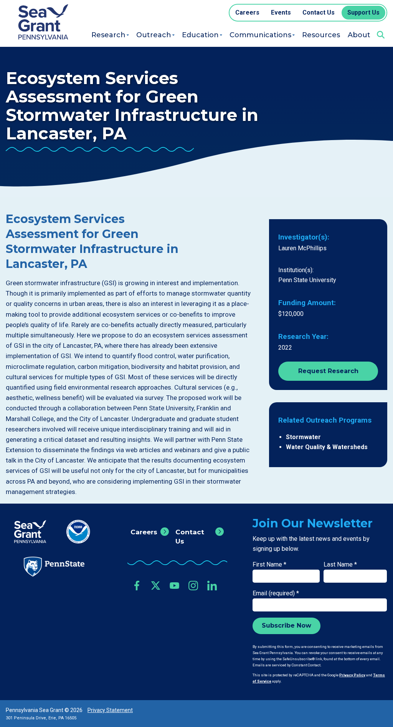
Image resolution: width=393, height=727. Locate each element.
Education (200, 35)
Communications (260, 35)
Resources (321, 35)
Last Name (340, 564)
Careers (143, 532)
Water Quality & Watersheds (327, 447)
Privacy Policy (352, 675)
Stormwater (303, 437)
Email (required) (276, 593)
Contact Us (189, 536)
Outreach (153, 35)
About (359, 35)
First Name (269, 564)
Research (108, 35)
